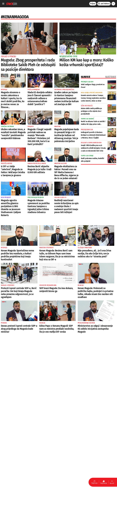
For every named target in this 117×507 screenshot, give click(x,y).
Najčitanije (103, 483)
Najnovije (95, 483)
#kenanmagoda (15, 16)
